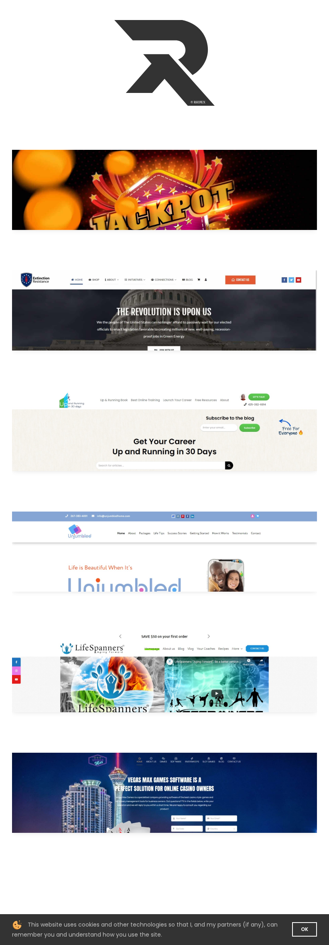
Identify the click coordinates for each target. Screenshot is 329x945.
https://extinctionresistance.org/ (176, 310)
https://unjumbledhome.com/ (176, 551)
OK (304, 929)
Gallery (152, 189)
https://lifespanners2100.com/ (176, 672)
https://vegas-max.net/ (176, 792)
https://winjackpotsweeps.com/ (176, 189)
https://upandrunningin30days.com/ (176, 430)
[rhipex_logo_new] (164, 23)
